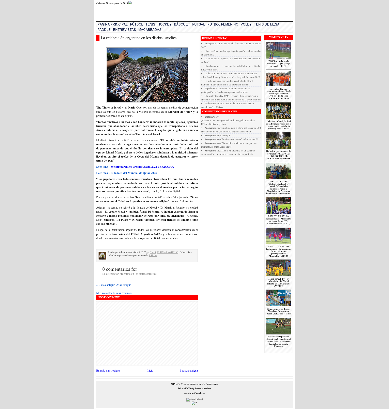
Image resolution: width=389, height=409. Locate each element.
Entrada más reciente (108, 370)
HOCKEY (165, 24)
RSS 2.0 (153, 255)
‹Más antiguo (123, 285)
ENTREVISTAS (124, 29)
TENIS (150, 24)
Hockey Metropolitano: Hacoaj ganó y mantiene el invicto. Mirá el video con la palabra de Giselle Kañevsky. (278, 341)
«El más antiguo (106, 285)
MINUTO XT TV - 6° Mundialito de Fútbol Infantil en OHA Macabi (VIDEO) (278, 282)
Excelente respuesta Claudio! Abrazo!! (239, 139)
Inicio (150, 370)
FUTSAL (198, 24)
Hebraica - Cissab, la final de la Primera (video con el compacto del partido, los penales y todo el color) (278, 125)
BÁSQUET (182, 24)
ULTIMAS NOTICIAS (167, 252)
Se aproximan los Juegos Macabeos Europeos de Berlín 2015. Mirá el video (279, 311)
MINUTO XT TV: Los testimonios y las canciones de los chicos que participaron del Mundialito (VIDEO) (278, 251)
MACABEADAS (149, 29)
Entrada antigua (189, 370)
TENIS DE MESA (266, 24)
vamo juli (225, 135)
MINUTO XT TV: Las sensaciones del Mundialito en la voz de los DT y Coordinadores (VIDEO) (278, 220)
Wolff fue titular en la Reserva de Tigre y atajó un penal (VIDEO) (278, 64)
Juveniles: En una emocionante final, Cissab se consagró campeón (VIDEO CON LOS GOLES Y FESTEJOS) (279, 93)
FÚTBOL (136, 24)
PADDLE (104, 29)
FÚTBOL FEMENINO (222, 24)
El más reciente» (122, 293)
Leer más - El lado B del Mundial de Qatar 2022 (126, 173)
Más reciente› (104, 293)
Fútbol (153, 252)
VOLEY (246, 24)
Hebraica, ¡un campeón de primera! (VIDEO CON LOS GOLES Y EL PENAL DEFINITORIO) (278, 155)
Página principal (112, 24)
